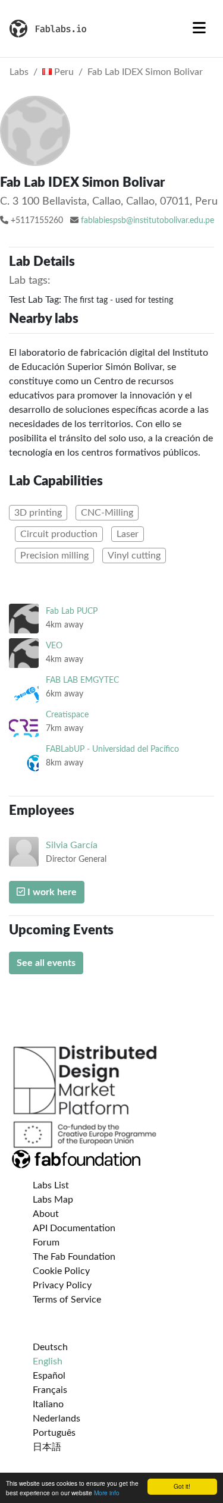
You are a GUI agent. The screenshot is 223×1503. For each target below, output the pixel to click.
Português (54, 1433)
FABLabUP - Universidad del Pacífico (112, 749)
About (46, 1214)
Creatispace (67, 714)
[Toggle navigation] (199, 28)
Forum (46, 1242)
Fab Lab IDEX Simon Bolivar (145, 72)
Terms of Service (67, 1299)
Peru (63, 72)
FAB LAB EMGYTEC (82, 680)
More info (107, 1492)
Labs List (51, 1185)
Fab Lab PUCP (72, 611)
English (47, 1361)
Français (50, 1390)
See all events (46, 963)
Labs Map (53, 1199)
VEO (54, 645)
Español (49, 1375)
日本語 (47, 1447)
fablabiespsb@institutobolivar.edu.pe (147, 220)
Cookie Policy (61, 1271)
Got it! (182, 1486)
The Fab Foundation (74, 1257)
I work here (51, 892)
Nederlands (56, 1418)
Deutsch (50, 1347)
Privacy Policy (62, 1285)
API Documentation (74, 1228)
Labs (19, 72)
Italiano (48, 1404)
